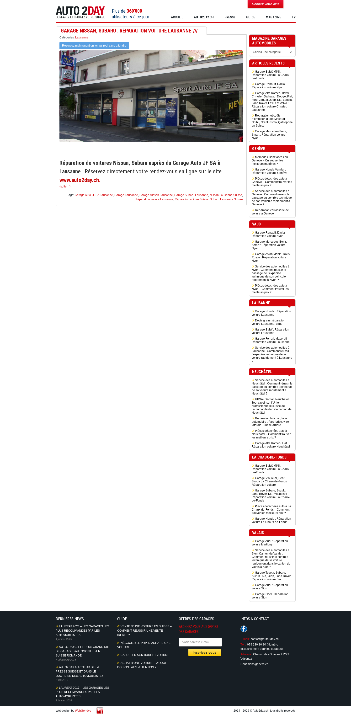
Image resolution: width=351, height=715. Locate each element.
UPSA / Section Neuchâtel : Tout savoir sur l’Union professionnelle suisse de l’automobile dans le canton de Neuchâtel (272, 406)
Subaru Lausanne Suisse (226, 199)
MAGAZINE (273, 17)
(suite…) (64, 186)
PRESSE (229, 17)
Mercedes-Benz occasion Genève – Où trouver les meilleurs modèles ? (270, 160)
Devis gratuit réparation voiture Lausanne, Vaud (268, 322)
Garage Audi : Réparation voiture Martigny (270, 542)
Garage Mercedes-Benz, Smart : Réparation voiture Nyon (269, 135)
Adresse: (246, 654)
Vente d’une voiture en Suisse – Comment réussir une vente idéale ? (144, 631)
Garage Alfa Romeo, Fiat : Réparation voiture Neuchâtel (271, 445)
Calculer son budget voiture (145, 655)
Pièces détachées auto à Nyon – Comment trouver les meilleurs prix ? (270, 289)
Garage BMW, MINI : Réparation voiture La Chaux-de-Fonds (271, 75)
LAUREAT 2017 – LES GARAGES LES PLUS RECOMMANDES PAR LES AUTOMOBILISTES (82, 692)
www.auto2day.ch (79, 180)
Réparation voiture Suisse (191, 199)
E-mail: (245, 639)
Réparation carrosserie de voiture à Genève (270, 211)
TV (294, 17)
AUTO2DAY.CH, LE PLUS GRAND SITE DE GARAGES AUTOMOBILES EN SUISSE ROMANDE (83, 651)
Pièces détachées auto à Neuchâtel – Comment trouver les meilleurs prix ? (271, 434)
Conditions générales (254, 664)
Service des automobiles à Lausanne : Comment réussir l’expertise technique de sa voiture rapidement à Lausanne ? (272, 354)
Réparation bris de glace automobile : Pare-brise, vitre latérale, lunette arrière (270, 422)
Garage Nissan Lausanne (156, 195)
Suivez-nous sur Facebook (243, 628)
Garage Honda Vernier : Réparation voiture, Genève (269, 171)
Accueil (177, 17)
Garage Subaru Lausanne (191, 195)
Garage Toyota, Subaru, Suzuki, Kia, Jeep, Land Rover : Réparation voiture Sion (272, 576)
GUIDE (250, 17)
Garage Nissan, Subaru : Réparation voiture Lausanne (126, 31)
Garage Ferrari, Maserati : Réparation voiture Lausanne (271, 340)
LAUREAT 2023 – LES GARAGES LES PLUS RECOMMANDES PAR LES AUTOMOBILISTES (82, 631)
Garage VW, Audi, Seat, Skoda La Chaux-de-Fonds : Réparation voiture (270, 481)
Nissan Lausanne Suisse (226, 195)
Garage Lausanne (126, 195)
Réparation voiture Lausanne (154, 199)
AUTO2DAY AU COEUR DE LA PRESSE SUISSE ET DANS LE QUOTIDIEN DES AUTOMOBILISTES (79, 672)
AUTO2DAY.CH (204, 17)
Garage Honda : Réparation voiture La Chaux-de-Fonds (271, 520)
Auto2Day (80, 12)
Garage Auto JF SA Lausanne (94, 195)
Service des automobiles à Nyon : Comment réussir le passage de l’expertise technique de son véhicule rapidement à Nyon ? (270, 273)
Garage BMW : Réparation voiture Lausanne (270, 331)
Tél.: (243, 644)
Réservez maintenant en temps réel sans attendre (94, 45)
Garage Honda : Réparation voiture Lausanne (271, 313)
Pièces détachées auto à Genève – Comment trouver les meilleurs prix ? (272, 182)
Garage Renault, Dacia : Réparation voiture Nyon (269, 85)
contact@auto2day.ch (265, 639)
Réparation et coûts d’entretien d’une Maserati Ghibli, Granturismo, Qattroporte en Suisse (272, 120)
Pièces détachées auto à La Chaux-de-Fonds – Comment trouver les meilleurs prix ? (271, 510)
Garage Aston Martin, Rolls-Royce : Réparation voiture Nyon (271, 257)
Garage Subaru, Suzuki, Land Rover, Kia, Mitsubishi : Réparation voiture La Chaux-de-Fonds (271, 495)
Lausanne (81, 37)
